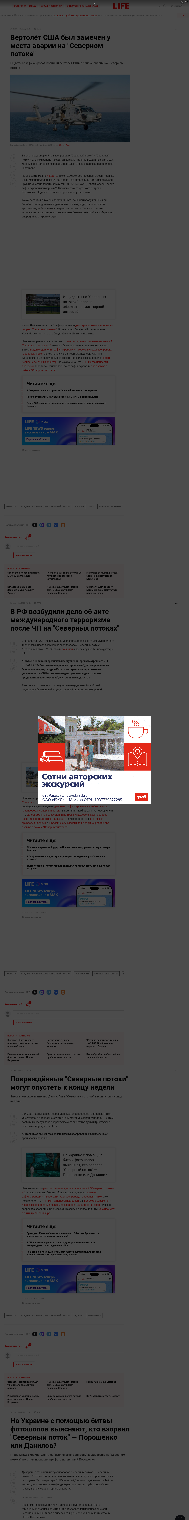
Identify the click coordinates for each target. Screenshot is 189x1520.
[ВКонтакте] (56, 525)
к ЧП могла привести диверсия (61, 1264)
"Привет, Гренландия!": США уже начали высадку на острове (23, 1492)
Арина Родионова (32, 450)
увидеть (52, 175)
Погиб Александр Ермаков (101, 1489)
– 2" (48, 345)
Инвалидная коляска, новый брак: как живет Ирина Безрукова (102, 575)
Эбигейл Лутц (64, 145)
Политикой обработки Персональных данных (75, 15)
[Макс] (42, 525)
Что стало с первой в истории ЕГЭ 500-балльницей (23, 574)
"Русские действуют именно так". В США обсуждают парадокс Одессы (62, 590)
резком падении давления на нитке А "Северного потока (78, 1251)
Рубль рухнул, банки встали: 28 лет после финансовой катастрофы (64, 575)
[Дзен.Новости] (35, 525)
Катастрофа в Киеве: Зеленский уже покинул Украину (20, 590)
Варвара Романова (33, 917)
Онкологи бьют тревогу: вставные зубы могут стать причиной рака (101, 590)
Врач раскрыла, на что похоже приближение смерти (64, 1056)
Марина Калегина (32, 1367)
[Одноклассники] (63, 525)
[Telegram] (49, 525)
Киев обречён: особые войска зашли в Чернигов (103, 1056)
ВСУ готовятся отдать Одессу (103, 1503)
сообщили (66, 649)
